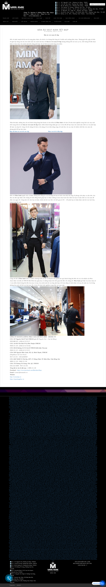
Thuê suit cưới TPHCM (81, 495)
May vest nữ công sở (15, 456)
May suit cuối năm (68, 463)
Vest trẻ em (74, 540)
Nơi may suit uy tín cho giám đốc (67, 472)
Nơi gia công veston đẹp (65, 489)
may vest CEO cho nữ (42, 438)
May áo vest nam (24, 484)
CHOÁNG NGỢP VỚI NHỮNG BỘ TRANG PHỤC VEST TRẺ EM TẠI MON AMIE (73, 426)
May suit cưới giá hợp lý (23, 464)
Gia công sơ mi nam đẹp (65, 488)
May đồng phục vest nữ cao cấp (33, 514)
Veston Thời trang (72, 553)
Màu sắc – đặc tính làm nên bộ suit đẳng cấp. (32, 537)
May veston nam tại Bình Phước (52, 558)
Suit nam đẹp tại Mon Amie (64, 536)
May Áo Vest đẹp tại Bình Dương (81, 543)
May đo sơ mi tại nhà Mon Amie (68, 440)
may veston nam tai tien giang (28, 556)
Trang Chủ (6, 18)
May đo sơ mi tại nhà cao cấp (60, 440)
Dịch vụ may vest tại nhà (14, 441)
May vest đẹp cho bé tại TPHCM (15, 451)
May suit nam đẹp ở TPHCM (71, 496)
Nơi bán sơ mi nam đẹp (13, 542)
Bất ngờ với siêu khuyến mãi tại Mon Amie (63, 407)
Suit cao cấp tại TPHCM (47, 457)
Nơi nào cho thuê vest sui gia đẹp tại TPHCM (83, 447)
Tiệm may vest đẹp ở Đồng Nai (14, 502)
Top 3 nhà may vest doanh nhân (58, 436)
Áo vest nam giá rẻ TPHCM (30, 485)
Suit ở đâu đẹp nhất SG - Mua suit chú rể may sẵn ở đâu (18, 537)
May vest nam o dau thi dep (88, 553)
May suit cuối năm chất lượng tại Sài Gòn (85, 463)
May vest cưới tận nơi (45, 477)
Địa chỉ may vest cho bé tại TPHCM (61, 452)
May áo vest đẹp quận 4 (13, 495)
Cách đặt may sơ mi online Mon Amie (69, 441)
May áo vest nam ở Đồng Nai (66, 502)
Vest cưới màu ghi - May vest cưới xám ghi (20, 546)
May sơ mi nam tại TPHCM (13, 478)
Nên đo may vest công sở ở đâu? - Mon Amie (31, 406)
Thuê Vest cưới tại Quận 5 (44, 525)
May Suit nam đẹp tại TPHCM (53, 536)
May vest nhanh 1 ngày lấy (57, 449)
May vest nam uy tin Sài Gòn (79, 500)
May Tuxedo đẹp (14, 484)
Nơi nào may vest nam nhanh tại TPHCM (26, 447)
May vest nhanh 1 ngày (72, 467)
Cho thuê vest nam (51, 479)
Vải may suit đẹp (37, 491)
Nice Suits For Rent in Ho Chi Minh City (38, 494)
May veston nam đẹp (42, 480)
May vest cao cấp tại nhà (26, 441)
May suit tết (56, 455)
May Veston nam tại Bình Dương (54, 556)
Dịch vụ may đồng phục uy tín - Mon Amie (23, 405)
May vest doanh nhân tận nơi (52, 468)
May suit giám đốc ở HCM (52, 473)
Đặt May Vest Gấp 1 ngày (80, 551)
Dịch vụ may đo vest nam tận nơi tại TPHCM (86, 438)
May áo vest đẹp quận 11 (54, 494)
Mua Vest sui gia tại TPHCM (88, 540)
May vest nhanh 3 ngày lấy (42, 449)
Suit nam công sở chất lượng (63, 532)
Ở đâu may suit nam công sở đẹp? (80, 532)
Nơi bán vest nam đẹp (55, 542)
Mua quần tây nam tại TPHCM (73, 542)
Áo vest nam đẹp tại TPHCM (26, 478)
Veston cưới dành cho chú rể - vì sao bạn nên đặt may (52, 548)
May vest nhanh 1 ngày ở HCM (55, 467)
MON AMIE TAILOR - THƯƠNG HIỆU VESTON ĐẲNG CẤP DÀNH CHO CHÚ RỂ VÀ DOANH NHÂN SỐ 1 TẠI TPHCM (67, 428)
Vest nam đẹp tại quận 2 (30, 500)
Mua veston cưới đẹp (33, 513)
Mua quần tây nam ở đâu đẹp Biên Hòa (47, 503)
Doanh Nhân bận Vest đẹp (59, 495)
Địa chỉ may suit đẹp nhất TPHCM (72, 546)
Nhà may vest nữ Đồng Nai (58, 502)
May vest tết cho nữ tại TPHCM (87, 460)
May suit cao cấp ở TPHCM (63, 496)
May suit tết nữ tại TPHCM (19, 463)
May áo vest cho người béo (47, 509)
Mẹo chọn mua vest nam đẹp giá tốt (72, 543)
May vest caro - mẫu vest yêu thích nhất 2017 (67, 545)
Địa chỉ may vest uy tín (92, 492)
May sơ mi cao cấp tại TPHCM (58, 481)
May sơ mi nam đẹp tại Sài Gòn (50, 481)
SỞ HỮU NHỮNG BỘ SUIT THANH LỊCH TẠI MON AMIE (73, 432)
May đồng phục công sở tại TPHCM (72, 478)
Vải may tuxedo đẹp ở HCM (56, 483)
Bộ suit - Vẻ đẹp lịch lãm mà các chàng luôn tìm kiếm (73, 402)
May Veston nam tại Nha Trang (37, 556)
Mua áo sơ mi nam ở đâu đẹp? (90, 542)
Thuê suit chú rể (17, 535)
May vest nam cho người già (42, 508)
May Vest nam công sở (39, 540)
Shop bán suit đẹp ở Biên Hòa (33, 506)
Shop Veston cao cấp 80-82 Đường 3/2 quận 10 (62, 524)
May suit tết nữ (13, 463)
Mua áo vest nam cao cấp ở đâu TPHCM (48, 512)
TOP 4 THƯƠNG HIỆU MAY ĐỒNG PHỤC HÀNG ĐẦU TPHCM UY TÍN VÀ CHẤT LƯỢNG (55, 430)
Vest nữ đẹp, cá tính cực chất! (21, 542)
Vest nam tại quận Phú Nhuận (86, 558)
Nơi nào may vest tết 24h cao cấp (39, 445)
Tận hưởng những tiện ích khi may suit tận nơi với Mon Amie (38, 398)
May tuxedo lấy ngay (79, 462)
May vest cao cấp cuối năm (28, 462)
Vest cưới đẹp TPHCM (43, 507)
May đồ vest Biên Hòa (49, 506)
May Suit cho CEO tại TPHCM (32, 458)
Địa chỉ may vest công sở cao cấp (76, 464)
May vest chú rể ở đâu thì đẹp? (63, 541)
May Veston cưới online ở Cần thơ (92, 526)
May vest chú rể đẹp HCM (51, 497)
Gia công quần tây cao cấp (51, 488)
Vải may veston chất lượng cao (50, 491)
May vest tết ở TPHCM (47, 445)
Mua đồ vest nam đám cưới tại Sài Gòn (63, 498)
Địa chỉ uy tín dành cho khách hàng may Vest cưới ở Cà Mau (33, 526)
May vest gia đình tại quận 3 (31, 450)
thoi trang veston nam (78, 553)
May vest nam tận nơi (52, 477)
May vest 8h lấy (15, 452)
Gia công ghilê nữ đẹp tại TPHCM (60, 517)
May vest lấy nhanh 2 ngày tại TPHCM (47, 466)
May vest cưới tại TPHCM (33, 461)
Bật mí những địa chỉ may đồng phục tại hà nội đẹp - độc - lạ (20, 409)
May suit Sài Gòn (73, 513)
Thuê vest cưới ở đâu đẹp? (40, 475)
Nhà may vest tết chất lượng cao (35, 443)
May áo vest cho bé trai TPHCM (57, 513)
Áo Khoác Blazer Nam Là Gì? (72, 551)
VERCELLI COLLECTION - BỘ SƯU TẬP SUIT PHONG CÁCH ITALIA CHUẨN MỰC (22, 424)
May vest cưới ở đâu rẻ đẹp (82, 514)
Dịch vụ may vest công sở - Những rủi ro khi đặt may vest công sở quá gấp (67, 404)
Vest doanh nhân (52, 478)
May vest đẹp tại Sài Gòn (64, 478)
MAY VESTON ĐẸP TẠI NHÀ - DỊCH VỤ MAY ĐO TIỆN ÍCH (75, 434)
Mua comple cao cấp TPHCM (82, 474)
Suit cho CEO (24, 457)
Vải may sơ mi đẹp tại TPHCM (89, 490)
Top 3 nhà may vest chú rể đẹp (76, 436)
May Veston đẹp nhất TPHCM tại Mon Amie (34, 524)
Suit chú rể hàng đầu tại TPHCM (45, 535)
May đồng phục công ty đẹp (14, 481)
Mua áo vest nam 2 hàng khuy (64, 514)
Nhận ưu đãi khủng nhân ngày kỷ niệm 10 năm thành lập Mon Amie (48, 407)
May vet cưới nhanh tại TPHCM (65, 522)
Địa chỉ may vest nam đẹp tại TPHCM (86, 511)
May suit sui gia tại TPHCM (19, 534)
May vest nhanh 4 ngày (36, 449)
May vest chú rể (66, 461)
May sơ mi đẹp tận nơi (53, 440)
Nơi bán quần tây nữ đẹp (81, 541)
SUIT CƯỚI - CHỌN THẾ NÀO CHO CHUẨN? (64, 421)
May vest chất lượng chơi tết (50, 455)
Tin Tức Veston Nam (67, 553)
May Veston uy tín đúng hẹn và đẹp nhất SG (67, 523)
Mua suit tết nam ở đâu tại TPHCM (59, 460)
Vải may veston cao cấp (79, 491)
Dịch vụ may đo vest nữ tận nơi (76, 438)
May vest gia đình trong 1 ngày (87, 449)
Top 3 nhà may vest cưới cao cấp (67, 436)
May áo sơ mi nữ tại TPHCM (48, 513)
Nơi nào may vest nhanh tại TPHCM (16, 447)
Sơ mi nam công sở (76, 539)
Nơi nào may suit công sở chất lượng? (31, 532)
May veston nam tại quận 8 (49, 557)
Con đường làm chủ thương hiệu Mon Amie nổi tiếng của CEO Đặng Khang (73, 401)
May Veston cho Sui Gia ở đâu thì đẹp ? (62, 543)
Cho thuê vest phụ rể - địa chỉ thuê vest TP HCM (32, 546)
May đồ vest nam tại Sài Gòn (82, 498)
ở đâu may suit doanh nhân (54, 457)
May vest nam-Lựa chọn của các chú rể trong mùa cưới (64, 518)
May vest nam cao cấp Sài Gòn (63, 500)
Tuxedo (64, 458)
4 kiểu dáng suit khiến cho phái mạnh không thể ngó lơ (62, 406)
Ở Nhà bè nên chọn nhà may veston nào (21, 528)
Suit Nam (71, 549)
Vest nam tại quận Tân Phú (21, 559)
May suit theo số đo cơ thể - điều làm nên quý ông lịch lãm (59, 520)
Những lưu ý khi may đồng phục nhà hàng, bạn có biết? (62, 412)
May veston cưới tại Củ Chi (74, 528)
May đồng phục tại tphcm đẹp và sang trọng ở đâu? (61, 411)
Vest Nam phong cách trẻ (31, 553)
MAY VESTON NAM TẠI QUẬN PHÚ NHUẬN (43, 523)
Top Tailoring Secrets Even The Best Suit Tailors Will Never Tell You (43, 492)
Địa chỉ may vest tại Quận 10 (33, 475)
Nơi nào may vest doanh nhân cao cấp (77, 472)
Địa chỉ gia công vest (34, 488)
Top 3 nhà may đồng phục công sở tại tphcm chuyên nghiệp (20, 412)
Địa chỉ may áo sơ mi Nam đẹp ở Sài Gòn (55, 549)
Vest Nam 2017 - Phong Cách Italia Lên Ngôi (63, 554)
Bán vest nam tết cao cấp (27, 443)
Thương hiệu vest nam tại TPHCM (39, 511)
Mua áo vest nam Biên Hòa (52, 505)
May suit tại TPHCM (87, 496)
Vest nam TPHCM (47, 484)
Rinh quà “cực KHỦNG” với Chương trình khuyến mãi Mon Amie (78, 407)
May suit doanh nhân (92, 473)
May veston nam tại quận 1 (14, 558)
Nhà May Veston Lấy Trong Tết (68, 495)
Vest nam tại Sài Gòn (39, 479)
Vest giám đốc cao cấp (88, 467)
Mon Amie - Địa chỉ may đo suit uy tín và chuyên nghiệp (65, 399)
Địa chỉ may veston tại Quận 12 (80, 530)
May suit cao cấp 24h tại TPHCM (50, 458)
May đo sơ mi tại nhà (76, 440)
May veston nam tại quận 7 (56, 557)
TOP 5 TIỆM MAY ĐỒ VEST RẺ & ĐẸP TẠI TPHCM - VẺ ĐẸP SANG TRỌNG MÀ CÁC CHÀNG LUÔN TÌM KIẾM (49, 432)
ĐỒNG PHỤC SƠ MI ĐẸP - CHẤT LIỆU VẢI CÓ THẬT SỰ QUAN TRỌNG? (67, 423)
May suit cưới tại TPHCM (55, 496)
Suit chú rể (67, 535)
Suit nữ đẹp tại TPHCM (45, 536)
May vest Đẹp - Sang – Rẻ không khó (78, 515)
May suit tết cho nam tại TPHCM (35, 463)
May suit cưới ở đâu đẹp (48, 520)
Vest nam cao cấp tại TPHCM (46, 472)
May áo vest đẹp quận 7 (81, 494)
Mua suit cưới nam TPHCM (24, 496)
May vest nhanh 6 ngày (23, 449)
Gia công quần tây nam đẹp (13, 518)
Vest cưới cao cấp (60, 458)
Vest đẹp (94, 553)
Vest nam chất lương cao (40, 501)
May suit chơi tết (73, 455)
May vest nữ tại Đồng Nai (83, 501)
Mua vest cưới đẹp (30, 522)
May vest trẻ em (90, 480)
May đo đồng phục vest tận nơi (90, 439)
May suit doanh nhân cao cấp (67, 512)
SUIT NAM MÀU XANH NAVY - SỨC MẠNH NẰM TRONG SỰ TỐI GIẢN (30, 426)
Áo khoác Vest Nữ (75, 549)
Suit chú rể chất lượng (52, 535)
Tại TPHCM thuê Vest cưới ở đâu (61, 525)
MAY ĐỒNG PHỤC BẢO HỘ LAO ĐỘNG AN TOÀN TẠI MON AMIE (25, 418)
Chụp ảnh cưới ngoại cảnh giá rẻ (79, 552)
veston (84, 553)
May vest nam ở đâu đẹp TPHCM (51, 507)
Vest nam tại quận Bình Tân (14, 559)
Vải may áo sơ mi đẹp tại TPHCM (27, 490)
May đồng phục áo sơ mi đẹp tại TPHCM (60, 479)
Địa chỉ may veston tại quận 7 (34, 531)
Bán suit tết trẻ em (81, 456)
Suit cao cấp (41, 457)
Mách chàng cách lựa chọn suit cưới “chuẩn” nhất (76, 410)
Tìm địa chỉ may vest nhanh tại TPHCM (77, 445)
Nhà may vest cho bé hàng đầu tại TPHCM (53, 444)
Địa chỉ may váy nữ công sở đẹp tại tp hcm (16, 551)
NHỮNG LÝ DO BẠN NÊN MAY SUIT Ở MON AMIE (86, 435)
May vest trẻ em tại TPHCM (55, 540)
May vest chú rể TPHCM (57, 508)
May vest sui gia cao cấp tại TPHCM (76, 443)
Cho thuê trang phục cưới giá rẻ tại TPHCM (83, 452)
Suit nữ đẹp (58, 536)
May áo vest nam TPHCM (76, 485)
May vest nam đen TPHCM (32, 509)
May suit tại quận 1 (87, 531)
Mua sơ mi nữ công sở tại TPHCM (20, 539)
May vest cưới (27, 461)
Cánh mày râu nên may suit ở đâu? (72, 520)
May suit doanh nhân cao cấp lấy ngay (17, 458)
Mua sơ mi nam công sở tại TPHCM (30, 539)
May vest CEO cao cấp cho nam (28, 439)
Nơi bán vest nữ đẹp (49, 542)
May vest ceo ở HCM (53, 472)
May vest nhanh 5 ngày (29, 449)
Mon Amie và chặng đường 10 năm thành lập (86, 402)
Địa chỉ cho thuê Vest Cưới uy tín (52, 525)
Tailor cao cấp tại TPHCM (71, 477)
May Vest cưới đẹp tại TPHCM (59, 461)
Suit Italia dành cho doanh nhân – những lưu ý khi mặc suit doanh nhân (20, 545)
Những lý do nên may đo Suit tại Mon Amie (60, 409)
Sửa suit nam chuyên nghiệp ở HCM (85, 485)
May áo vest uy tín (38, 495)
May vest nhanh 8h (19, 452)
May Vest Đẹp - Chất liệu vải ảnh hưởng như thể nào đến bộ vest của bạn (29, 543)
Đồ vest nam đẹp (14, 485)
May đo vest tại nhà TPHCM (23, 477)
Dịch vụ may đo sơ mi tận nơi (28, 438)
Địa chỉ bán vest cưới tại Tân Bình (66, 528)
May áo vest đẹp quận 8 (74, 494)
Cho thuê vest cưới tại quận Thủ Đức (89, 554)
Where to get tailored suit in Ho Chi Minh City (18, 492)
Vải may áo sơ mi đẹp (42, 490)
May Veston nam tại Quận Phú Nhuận (84, 556)
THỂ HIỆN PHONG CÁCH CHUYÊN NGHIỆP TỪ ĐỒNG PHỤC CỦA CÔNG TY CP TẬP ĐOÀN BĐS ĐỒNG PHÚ (71, 415)
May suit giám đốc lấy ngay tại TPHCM (22, 455)
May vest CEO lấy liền (91, 468)
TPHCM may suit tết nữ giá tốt (70, 458)
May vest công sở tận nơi (31, 477)
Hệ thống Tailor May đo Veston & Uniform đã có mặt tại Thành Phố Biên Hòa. (22, 501)
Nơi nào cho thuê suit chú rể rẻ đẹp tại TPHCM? (26, 535)
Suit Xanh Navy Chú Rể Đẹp (55, 537)
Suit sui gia (41, 534)
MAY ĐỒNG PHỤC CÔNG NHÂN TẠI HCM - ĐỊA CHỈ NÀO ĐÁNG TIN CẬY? (26, 416)
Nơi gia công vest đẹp (58, 489)
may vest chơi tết (90, 455)
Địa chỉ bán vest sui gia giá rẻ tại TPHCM (71, 452)
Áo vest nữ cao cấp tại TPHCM (80, 540)
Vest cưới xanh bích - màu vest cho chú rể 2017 (80, 547)
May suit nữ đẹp (27, 536)
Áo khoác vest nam (76, 484)
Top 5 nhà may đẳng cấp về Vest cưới (72, 525)
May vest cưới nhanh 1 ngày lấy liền (25, 467)
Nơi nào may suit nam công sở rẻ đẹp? (54, 532)
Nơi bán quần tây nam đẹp (88, 541)
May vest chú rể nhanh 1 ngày (47, 467)
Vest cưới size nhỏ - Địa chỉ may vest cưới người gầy (61, 546)
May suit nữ (36, 536)
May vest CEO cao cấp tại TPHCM (26, 472)
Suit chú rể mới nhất (58, 535)
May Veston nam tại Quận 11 (34, 557)
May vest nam (48, 541)
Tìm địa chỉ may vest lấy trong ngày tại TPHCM (89, 445)
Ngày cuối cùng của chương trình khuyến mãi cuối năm (36, 409)
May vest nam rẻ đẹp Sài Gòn (44, 500)
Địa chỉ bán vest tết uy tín (14, 443)
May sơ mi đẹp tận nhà (82, 440)
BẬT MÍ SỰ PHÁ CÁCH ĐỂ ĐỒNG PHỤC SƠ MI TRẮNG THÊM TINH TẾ (54, 422)
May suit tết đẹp (41, 456)
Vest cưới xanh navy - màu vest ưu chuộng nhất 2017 (65, 529)
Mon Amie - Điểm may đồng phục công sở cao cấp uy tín (77, 413)
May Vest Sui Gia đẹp (16, 541)
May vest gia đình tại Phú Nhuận (47, 450)
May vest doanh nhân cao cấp (45, 473)
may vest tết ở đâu (78, 455)
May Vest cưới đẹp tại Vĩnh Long (83, 526)
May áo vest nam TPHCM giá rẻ (56, 486)
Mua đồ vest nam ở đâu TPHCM (68, 511)
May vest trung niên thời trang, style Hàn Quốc (62, 519)
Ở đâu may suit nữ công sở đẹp (72, 532)
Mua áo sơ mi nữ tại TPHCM (81, 542)
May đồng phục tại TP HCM (69, 559)
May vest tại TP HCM (62, 559)
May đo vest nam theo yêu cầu (87, 515)
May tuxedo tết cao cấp (61, 462)
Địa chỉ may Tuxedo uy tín (63, 483)
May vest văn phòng (14, 455)
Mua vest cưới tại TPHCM (37, 460)
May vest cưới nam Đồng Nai (32, 502)
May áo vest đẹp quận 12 (47, 494)
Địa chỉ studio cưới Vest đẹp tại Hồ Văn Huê (17, 525)
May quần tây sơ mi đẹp (59, 507)
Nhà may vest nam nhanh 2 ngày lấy (57, 466)
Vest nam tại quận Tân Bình (37, 559)
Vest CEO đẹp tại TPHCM (41, 469)
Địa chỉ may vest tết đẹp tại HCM (44, 443)
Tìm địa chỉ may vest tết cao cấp (67, 443)
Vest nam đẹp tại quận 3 (24, 500)
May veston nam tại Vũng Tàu (78, 558)
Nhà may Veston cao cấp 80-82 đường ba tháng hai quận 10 (48, 524)
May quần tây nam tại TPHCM (48, 474)
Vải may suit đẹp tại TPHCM (31, 491)
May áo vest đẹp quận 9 (68, 494)
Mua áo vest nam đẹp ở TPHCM (66, 513)
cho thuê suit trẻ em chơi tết (61, 456)
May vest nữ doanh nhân (77, 469)
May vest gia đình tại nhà (55, 450)
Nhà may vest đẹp (70, 515)
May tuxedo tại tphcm (67, 462)
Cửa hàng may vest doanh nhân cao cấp (68, 469)
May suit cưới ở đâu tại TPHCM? (61, 463)
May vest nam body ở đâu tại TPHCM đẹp (62, 515)
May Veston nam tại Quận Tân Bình (25, 557)
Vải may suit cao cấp (42, 491)
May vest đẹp (25, 479)
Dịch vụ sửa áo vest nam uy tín (87, 486)
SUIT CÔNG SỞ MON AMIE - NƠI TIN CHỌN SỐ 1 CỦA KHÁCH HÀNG (63, 429)
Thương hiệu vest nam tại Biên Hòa (15, 505)
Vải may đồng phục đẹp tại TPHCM (73, 489)
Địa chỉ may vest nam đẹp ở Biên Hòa (61, 505)
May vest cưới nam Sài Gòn (43, 497)
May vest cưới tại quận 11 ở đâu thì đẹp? (90, 530)
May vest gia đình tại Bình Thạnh (63, 450)
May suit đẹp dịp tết (68, 455)
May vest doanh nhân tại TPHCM (85, 473)
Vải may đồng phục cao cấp (91, 489)
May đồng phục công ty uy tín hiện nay (67, 473)
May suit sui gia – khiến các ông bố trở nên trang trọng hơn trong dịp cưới (21, 520)
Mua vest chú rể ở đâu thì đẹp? (35, 541)
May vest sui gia (65, 468)
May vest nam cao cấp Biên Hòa (71, 505)
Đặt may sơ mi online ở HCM (85, 441)
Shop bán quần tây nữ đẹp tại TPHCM (64, 542)
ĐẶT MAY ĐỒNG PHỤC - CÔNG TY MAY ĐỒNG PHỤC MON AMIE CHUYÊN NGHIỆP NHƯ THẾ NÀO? (73, 419)
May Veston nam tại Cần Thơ (20, 556)
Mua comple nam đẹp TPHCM (86, 509)
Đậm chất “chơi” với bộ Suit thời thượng (49, 409)
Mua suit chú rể (83, 534)
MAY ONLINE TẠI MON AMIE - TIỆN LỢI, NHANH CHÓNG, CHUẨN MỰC (48, 419)
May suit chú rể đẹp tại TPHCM (89, 495)
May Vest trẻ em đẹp (69, 540)
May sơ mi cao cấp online (77, 441)
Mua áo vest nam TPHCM (91, 512)
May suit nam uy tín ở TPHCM (80, 496)
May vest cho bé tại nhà (48, 451)
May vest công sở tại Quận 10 (48, 475)
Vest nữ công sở (44, 540)
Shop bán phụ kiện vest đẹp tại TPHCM (65, 509)
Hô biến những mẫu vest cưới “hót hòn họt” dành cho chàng (29, 404)
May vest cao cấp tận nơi (40, 440)
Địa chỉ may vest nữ (57, 478)
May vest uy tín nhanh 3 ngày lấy (30, 466)
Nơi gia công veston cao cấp (23, 489)
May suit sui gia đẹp (25, 534)
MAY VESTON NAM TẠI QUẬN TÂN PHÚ (55, 523)
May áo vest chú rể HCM (21, 497)
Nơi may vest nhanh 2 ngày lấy (67, 466)
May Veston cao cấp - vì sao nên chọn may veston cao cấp (49, 529)
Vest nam (38, 542)
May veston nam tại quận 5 (71, 557)
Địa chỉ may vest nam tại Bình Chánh (42, 530)
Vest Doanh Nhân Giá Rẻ (41, 537)
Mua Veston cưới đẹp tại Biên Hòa (24, 506)
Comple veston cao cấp (32, 486)
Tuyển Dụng (57, 21)
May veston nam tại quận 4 (79, 557)
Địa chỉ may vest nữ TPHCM (40, 513)
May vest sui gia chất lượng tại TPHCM (65, 444)
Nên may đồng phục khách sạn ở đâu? (75, 412)
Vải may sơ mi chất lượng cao (81, 490)
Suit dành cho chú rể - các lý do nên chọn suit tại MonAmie (53, 545)
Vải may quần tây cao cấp (67, 490)
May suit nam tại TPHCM (81, 478)
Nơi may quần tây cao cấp (45, 479)
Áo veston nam (20, 486)
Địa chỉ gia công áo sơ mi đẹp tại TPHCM (29, 517)
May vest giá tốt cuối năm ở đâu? (14, 461)
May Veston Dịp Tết (74, 495)
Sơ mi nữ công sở (70, 539)
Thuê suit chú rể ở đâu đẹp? (46, 534)
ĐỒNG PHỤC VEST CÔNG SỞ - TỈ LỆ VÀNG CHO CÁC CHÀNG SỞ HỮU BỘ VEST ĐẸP (45, 421)
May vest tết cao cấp (61, 445)
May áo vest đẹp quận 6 (88, 494)
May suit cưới (48, 463)
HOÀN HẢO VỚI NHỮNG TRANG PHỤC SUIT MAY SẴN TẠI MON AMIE (20, 419)
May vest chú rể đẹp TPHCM (56, 509)
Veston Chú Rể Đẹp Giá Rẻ (63, 537)
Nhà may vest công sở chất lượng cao (66, 464)
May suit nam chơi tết (43, 463)
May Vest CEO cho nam (49, 438)
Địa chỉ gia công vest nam (17, 488)
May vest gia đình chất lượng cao (86, 450)
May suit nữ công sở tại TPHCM (90, 532)
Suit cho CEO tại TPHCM (29, 457)
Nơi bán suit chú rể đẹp (61, 534)
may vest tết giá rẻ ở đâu (85, 455)
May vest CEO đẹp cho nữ (35, 438)
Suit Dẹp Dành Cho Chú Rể (81, 549)
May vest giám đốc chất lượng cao (80, 467)
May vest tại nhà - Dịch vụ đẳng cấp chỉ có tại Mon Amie (68, 398)
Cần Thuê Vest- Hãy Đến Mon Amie (41, 554)
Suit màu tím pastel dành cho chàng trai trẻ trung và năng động (82, 400)
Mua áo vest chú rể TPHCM (24, 509)
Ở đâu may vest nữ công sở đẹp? (83, 539)
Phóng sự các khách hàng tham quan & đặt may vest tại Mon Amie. (57, 402)
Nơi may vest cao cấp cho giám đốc (87, 472)
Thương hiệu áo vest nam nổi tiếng (68, 485)
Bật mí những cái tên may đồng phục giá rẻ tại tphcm (87, 412)
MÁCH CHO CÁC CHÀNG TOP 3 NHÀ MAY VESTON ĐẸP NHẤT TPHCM (44, 436)
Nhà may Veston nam (81, 554)
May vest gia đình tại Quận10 (15, 445)
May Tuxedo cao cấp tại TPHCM (21, 483)
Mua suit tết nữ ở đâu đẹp (51, 460)
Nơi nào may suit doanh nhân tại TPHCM (63, 457)
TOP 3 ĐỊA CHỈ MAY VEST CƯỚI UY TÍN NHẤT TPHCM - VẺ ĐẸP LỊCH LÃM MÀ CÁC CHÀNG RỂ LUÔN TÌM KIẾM (63, 435)
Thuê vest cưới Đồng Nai (74, 502)
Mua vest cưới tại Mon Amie (14, 523)
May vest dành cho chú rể (59, 468)
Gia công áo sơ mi (82, 517)
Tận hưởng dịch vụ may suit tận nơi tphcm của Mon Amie (22, 398)
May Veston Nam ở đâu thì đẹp (14, 526)
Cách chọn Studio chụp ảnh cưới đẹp (57, 552)
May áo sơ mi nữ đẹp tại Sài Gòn (22, 481)
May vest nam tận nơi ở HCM (15, 477)
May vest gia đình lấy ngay (71, 450)
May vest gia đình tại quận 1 (23, 445)
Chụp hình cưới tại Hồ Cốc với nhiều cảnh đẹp (68, 552)
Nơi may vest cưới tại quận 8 (26, 531)
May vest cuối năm (45, 461)
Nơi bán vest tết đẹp (20, 443)
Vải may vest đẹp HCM (57, 491)
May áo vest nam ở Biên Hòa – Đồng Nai (68, 501)
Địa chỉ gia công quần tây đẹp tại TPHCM (17, 517)
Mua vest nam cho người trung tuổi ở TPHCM (17, 498)
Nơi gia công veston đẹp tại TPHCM (42, 489)
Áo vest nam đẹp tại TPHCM (87, 552)
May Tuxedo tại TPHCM (75, 483)
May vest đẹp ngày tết (74, 460)
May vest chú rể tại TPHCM (72, 461)
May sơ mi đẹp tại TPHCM (21, 474)
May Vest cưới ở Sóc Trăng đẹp (46, 526)
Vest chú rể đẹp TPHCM (64, 508)
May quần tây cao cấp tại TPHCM (50, 480)
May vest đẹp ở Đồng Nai (92, 502)
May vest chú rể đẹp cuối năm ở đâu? (81, 461)
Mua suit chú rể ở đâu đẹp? (54, 534)
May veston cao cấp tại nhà (42, 522)
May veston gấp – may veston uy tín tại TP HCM (22, 547)
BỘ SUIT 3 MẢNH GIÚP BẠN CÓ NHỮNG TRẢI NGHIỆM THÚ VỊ (21, 415)
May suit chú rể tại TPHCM (30, 464)
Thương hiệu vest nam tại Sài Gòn (90, 498)
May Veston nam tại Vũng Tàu (45, 556)
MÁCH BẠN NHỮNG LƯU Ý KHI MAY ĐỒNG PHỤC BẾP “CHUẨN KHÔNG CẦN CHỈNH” (70, 417)
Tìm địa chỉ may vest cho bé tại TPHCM (17, 444)
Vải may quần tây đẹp (73, 490)
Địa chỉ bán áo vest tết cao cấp (19, 131)
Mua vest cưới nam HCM (64, 497)
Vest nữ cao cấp (93, 481)
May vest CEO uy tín (34, 472)
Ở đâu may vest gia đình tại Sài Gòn (82, 446)
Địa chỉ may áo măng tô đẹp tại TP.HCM (28, 551)
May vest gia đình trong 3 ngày (79, 449)
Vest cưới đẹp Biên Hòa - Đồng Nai (57, 501)
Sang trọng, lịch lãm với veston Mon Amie (65, 475)
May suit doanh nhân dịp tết (61, 455)
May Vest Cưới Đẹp (37, 549)
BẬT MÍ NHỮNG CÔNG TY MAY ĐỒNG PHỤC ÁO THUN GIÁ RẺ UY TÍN (70, 418)
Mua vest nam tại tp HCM (80, 537)
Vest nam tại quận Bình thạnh (29, 559)
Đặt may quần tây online (55, 441)
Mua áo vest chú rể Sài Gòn (28, 497)
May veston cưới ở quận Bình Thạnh (62, 530)
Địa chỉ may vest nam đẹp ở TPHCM (18, 512)
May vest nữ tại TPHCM (75, 475)
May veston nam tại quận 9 (41, 557)
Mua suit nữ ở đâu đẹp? (84, 535)
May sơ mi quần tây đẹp (78, 509)
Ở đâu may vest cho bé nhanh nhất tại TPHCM (41, 444)
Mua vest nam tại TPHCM (36, 507)
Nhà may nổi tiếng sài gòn (19, 513)
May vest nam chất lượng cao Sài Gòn (54, 500)
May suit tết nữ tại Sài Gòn (26, 463)
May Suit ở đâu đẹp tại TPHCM (52, 515)
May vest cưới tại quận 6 (42, 531)
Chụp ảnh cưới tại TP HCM (88, 559)
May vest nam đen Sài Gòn (35, 497)
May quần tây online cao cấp (47, 441)
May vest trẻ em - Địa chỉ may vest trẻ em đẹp (25, 529)
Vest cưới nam (80, 486)
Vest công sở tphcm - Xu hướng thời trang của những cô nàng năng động (53, 405)
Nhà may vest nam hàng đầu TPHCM (50, 511)
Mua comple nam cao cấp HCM (25, 511)
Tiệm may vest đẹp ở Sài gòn (89, 507)
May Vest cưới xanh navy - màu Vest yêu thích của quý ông (36, 548)
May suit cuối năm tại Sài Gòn (75, 463)
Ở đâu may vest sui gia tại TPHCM (61, 446)
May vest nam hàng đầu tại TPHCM (35, 478)
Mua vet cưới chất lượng (50, 522)
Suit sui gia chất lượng (36, 534)
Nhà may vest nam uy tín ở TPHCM (42, 515)
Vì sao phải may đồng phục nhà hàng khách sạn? (48, 412)
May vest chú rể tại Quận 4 (57, 531)
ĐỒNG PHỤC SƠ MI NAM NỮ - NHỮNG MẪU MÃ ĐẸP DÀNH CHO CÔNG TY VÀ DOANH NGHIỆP (42, 423)
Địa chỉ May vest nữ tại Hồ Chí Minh (18, 553)
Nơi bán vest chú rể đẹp (43, 541)
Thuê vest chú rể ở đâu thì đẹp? (27, 541)
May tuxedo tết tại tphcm (43, 462)
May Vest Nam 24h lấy (14, 552)
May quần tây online (60, 441)
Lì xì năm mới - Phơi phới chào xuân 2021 (82, 404)
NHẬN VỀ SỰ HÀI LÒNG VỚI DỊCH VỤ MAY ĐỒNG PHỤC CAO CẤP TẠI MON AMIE (21, 417)
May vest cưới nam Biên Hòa (65, 503)
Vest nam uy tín (46, 501)
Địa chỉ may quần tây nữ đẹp (69, 479)
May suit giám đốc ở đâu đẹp (81, 457)
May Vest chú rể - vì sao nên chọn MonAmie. (81, 548)
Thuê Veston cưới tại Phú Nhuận (27, 525)
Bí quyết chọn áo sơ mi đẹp (86, 522)
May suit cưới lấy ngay (17, 464)
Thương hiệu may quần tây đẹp (78, 479)
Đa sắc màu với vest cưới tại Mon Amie (32, 515)
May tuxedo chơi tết (85, 462)
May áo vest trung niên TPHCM (86, 513)
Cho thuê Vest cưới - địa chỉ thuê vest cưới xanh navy (46, 546)
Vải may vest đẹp (73, 491)
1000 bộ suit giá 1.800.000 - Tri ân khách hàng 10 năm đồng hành (84, 398)
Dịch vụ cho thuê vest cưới (32, 554)
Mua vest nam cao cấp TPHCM (75, 512)
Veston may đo (15, 469)
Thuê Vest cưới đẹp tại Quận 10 (36, 525)
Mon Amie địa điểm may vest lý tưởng (39, 474)
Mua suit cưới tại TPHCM (67, 460)
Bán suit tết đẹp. (87, 456)
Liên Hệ (75, 21)
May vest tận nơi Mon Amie (18, 440)
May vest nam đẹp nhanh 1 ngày (38, 467)
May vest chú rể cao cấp (90, 461)
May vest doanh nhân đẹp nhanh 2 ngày (76, 466)
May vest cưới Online (79, 522)
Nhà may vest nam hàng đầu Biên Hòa (25, 505)
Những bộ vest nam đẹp (60, 485)
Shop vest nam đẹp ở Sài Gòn (45, 498)
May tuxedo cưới (14, 483)
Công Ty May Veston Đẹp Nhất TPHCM (51, 554)
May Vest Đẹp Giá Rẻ (16, 543)
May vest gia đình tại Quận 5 (23, 450)
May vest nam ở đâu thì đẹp (73, 507)
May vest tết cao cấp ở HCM (52, 443)
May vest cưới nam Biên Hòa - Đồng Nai (83, 502)
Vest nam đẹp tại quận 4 (17, 500)
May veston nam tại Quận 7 (74, 474)
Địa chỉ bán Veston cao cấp (86, 523)
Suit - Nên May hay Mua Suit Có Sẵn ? (50, 551)
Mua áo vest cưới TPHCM (71, 508)
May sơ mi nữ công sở (58, 539)
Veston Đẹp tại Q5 (37, 553)
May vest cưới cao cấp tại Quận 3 (65, 531)
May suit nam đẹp (47, 478)
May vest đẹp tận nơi (46, 440)
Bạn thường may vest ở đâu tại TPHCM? (65, 474)
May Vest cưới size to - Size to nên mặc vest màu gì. (86, 528)
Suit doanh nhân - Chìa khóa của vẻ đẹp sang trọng (26, 400)
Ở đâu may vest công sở (36, 455)
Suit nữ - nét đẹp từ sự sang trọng (72, 536)
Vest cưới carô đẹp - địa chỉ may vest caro (79, 545)
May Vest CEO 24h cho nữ (36, 439)
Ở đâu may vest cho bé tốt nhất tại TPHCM (29, 444)
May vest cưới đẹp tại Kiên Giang (55, 526)
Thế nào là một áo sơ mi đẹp (42, 543)
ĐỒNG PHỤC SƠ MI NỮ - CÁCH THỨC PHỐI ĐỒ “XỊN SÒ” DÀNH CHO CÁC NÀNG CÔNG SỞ (77, 422)
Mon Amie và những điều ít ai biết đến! (24, 402)
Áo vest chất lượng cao (49, 495)
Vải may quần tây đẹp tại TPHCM (49, 490)
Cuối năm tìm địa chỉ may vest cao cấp (86, 464)
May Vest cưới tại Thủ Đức (39, 528)
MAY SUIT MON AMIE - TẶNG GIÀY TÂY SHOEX (88, 432)
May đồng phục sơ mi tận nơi (81, 439)
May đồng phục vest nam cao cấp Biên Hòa (28, 503)
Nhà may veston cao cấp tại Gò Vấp (52, 530)
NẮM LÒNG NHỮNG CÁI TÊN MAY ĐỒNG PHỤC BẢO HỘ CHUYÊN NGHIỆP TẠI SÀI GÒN (47, 418)
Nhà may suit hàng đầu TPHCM (48, 496)
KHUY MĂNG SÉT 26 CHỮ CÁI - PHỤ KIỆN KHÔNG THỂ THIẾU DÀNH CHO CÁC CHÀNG (42, 415)
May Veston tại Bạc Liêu (22, 526)
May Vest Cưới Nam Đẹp (15, 549)
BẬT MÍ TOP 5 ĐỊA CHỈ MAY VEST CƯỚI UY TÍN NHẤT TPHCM (52, 433)
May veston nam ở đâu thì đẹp (20, 554)
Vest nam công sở (60, 469)
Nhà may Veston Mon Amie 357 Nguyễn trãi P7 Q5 (75, 524)
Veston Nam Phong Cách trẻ (35, 558)
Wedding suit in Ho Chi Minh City (29, 492)
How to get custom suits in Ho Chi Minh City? (75, 492)
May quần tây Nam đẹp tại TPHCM (44, 549)
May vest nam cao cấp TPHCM (38, 512)
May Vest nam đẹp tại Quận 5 (49, 531)
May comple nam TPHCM (29, 507)
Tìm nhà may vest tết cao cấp (78, 458)
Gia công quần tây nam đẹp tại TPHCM (42, 488)
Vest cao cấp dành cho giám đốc (83, 480)
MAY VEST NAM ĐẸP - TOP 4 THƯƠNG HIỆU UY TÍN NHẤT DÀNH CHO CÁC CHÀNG (73, 427)
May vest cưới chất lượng (73, 522)
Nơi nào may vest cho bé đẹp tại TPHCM (71, 447)
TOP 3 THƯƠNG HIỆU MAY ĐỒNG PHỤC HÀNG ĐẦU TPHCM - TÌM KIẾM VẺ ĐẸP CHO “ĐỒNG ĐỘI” (32, 435)
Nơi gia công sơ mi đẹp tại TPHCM (90, 488)
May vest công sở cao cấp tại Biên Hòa (43, 505)
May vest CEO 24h (20, 468)
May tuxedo (33, 462)
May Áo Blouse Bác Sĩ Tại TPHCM (51, 543)
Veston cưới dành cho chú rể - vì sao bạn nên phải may (18, 530)
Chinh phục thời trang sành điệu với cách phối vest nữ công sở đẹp (71, 405)
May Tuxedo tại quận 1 (81, 531)
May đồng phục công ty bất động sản (87, 479)
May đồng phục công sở (81, 559)
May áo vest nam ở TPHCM (50, 508)
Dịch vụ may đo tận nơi (74, 439)
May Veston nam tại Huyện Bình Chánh (73, 556)
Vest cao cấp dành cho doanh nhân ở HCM (32, 469)
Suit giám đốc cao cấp (19, 457)
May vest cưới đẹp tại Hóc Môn (31, 528)
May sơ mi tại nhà (88, 440)
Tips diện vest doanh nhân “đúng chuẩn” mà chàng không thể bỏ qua (46, 406)
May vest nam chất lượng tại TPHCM (73, 514)
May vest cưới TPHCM (17, 508)
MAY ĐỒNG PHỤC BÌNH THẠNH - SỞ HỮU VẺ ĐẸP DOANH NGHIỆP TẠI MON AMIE (46, 417)
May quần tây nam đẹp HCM (58, 480)
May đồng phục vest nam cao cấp (24, 475)
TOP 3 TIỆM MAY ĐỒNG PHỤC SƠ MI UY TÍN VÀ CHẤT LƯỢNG (34, 422)
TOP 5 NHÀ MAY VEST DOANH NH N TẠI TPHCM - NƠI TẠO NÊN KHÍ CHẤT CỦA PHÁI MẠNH (75, 433)
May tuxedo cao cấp (91, 462)
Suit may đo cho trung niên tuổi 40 (83, 519)
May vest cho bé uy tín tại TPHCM (24, 451)
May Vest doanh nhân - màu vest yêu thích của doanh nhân (37, 545)
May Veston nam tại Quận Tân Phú (63, 556)
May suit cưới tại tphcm (53, 463)
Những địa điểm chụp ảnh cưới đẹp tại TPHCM (35, 552)
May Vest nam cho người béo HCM (73, 498)
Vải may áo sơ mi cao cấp (35, 490)
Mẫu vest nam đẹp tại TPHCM (54, 484)
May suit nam (70, 468)
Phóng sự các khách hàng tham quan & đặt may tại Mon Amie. (42, 400)
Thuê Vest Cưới (26, 554)
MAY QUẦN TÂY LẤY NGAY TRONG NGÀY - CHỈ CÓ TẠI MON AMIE (33, 430)
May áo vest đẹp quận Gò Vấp (20, 494)
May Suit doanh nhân (88, 457)
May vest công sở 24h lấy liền (53, 456)
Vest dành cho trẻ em (44, 547)
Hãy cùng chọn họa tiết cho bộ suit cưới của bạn (57, 401)
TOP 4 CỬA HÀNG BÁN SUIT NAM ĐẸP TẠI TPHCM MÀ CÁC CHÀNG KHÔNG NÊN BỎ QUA (37, 428)
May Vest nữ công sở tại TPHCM (15, 540)
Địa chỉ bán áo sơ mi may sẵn (75, 480)
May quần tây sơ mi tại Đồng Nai (23, 502)
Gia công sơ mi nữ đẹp (72, 488)
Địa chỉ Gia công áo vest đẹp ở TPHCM (40, 517)
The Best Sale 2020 (27, 18)
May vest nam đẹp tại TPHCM (84, 512)
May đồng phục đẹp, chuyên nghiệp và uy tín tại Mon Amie (47, 413)
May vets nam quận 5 (88, 477)
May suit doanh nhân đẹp (40, 496)
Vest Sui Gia (20, 541)
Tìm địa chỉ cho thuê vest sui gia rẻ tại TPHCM (25, 446)
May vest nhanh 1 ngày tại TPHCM (64, 467)
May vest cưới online (40, 461)
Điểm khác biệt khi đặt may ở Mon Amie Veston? (51, 399)
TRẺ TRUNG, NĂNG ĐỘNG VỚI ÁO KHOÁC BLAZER (78, 421)
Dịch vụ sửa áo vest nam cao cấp (65, 486)
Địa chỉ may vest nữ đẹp (63, 540)
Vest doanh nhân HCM (58, 497)
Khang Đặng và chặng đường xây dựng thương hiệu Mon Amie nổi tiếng (22, 401)
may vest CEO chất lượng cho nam (57, 438)
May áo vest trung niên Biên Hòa (88, 505)
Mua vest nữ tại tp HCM (87, 537)
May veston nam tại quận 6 (64, 557)
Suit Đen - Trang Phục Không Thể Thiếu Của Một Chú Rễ (26, 549)
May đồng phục (76, 559)
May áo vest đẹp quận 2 (26, 495)
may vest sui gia (47, 553)
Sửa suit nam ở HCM (14, 486)
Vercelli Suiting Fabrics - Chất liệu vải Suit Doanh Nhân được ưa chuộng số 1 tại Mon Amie (62, 400)
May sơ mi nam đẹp (71, 481)
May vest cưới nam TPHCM (40, 509)
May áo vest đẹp (44, 495)
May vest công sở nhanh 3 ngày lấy (20, 466)
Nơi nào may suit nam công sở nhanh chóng (42, 532)
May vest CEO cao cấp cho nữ (20, 439)
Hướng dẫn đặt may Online (25, 552)
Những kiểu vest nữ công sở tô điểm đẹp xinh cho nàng (17, 406)
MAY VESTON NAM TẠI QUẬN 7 (32, 523)
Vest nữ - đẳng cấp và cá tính (33, 542)
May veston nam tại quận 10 (21, 558)
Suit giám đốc (13, 457)
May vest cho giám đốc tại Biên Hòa (74, 503)
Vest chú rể (56, 458)
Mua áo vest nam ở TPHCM (24, 508)
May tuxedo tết (37, 462)
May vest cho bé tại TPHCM (31, 445)
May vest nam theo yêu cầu (88, 497)
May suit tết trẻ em (30, 455)
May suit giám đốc (59, 473)
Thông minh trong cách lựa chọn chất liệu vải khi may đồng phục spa (77, 411)
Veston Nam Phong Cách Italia (74, 554)
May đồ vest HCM (32, 511)
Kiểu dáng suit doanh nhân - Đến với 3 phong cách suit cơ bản (78, 406)
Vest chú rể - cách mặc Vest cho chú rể (36, 529)
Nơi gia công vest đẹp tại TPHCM (32, 489)
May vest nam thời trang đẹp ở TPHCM (21, 515)
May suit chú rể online (44, 464)
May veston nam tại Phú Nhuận (72, 530)
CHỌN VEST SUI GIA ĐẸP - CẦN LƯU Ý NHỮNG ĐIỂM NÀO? (24, 432)
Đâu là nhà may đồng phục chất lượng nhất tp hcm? (18, 411)
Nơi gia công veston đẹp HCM (51, 489)
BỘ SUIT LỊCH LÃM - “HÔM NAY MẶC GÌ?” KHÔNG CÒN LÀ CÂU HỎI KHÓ (50, 427)
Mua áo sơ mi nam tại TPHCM (85, 506)
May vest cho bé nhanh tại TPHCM (56, 451)
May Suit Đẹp (69, 483)
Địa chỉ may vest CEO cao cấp (17, 472)
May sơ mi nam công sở (65, 539)
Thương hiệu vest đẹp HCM (85, 492)
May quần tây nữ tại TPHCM (40, 483)
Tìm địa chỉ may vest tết (43, 455)
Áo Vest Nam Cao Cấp (38, 485)
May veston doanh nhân (37, 473)
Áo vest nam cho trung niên (69, 484)
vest (81, 553)
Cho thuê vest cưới (39, 472)
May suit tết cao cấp (46, 456)
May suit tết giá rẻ (36, 456)
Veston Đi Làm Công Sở (48, 537)
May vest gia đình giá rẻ (78, 450)
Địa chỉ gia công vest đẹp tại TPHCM (26, 488)
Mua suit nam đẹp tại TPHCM (16, 496)
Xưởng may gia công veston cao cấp (84, 484)
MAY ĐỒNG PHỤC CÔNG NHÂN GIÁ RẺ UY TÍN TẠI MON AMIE (47, 416)
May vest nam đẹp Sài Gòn (71, 500)
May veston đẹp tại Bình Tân (47, 528)
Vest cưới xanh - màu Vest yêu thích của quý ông (78, 529)
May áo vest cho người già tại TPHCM (36, 498)
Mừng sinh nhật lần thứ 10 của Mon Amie (78, 399)
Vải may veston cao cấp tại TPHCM (65, 491)
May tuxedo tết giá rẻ (49, 462)
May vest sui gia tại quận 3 (73, 444)
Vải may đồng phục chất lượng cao (82, 489)
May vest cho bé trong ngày (32, 451)
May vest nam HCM (71, 497)
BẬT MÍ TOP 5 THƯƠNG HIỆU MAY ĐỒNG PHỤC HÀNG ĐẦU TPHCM (33, 433)
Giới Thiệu (15, 18)
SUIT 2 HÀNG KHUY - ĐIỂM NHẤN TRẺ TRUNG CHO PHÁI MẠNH (57, 434)
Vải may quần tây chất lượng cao (59, 490)
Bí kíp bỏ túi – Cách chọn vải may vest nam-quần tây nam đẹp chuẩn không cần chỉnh (30, 519)
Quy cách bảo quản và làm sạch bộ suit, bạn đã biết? (46, 410)
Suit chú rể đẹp (63, 535)
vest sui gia (62, 553)
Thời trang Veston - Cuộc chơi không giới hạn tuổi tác (49, 519)
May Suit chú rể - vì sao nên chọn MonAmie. (31, 530)
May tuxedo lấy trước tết (73, 462)
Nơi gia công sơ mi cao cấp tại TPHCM (80, 488)
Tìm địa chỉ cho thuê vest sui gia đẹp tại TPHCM (38, 446)
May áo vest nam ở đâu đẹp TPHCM (79, 497)
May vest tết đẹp (66, 445)
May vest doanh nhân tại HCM (76, 473)
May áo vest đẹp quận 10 (61, 494)
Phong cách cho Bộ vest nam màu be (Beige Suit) (61, 551)
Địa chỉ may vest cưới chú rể (90, 514)
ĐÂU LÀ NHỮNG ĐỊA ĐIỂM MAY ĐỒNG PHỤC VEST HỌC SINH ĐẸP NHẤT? (21, 421)
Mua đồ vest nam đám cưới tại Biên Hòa (85, 503)
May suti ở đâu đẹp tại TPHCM (86, 508)
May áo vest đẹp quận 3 (20, 495)
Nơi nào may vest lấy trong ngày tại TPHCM (38, 447)
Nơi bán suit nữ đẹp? (72, 535)
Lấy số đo (24, 21)
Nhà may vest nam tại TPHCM (31, 479)
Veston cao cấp (43, 478)
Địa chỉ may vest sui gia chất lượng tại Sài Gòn (29, 452)
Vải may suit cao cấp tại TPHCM (22, 491)
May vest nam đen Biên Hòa (38, 503)
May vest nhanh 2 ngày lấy (50, 449)
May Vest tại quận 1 (92, 531)
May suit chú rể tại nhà (38, 464)
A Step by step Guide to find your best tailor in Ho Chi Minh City (60, 492)
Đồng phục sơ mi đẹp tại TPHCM (80, 477)
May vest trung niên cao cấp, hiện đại (74, 519)
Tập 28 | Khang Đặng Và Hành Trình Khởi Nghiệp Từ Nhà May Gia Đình (38, 402)
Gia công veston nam (25, 518)
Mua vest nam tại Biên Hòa (56, 506)
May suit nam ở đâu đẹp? (91, 535)
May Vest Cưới (19, 552)
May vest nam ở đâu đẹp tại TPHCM (39, 484)
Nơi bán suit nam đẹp (78, 535)
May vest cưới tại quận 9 (18, 531)
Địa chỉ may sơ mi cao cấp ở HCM (40, 481)
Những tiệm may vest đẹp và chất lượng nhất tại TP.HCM (48, 518)
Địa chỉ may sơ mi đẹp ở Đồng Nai (40, 502)
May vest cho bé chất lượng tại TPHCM (83, 451)
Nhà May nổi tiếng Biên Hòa (15, 506)
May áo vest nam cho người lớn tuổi (33, 508)
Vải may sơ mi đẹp (14, 491)
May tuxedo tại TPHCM (33, 483)
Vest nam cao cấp (34, 501)
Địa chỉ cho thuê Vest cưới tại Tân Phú (56, 528)
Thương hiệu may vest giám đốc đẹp (85, 469)
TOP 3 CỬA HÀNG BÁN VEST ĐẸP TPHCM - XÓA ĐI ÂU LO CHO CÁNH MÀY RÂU (36, 434)
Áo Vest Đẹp (54, 495)
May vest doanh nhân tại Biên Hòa (41, 506)
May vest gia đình (63, 449)
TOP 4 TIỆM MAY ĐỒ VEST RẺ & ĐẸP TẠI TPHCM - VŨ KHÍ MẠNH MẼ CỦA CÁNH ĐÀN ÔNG (40, 429)
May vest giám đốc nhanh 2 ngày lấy (16, 467)
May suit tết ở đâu (21, 456)
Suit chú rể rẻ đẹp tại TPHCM (76, 534)
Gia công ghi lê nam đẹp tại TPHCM (50, 517)
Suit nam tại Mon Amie (80, 536)
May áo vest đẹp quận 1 (33, 495)
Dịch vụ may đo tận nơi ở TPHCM (58, 439)
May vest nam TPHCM (14, 497)
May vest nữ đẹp (25, 553)
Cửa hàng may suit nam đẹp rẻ (32, 496)
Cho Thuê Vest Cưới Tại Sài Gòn (88, 551)
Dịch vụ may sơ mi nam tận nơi (19, 438)
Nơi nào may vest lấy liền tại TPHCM (50, 447)
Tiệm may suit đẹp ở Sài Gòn (37, 518)
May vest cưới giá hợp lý (56, 474)
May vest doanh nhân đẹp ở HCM (76, 468)
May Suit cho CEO (25, 458)
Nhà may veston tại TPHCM (74, 486)
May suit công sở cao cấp (57, 464)
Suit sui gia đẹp (31, 534)
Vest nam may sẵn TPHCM (30, 484)
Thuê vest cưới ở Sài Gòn (27, 498)
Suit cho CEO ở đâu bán (36, 457)
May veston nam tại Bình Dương (69, 558)
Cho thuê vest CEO (50, 439)
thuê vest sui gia (42, 553)
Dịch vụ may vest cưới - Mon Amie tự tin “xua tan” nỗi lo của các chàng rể (47, 404)
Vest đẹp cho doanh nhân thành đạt (21, 469)
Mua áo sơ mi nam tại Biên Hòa (57, 503)
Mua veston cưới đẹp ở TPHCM (21, 507)
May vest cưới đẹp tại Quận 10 (23, 522)
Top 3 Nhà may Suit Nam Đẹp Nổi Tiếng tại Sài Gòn (84, 525)
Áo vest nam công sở (49, 486)
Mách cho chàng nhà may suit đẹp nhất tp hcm (16, 410)
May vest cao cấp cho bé (92, 451)
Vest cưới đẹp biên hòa (71, 506)
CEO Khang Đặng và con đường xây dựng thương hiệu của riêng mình (41, 401)
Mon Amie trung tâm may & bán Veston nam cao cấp (21, 524)
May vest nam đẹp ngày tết (54, 445)
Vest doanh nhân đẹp (54, 469)
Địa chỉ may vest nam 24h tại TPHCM (51, 452)
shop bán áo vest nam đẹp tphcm (58, 512)
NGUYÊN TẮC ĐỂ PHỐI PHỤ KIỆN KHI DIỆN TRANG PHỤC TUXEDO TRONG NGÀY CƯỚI (47, 424)
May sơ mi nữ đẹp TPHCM (86, 481)
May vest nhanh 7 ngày (16, 449)
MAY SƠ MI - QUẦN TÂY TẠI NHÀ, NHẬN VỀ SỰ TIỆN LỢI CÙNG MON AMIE (51, 426)
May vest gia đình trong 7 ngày (70, 449)
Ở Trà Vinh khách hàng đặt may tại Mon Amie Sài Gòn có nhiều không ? (69, 526)
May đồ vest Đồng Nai (77, 501)
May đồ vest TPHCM (57, 514)
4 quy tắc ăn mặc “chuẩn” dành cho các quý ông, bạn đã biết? (61, 410)
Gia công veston (31, 518)
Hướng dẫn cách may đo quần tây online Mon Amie (36, 441)
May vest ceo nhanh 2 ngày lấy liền (86, 466)
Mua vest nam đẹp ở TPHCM (53, 485)
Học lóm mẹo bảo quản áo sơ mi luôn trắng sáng (78, 518)
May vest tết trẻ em (80, 460)
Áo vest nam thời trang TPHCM (24, 514)
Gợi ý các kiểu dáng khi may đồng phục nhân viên (35, 412)
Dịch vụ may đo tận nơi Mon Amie (66, 438)
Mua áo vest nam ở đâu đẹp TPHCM (15, 514)
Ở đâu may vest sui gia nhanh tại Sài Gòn (72, 446)
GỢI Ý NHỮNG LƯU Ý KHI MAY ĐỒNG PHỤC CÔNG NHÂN (64, 416)
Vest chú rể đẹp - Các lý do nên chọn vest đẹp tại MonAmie (66, 548)
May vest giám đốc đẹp (84, 468)
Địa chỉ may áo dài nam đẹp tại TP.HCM (39, 551)
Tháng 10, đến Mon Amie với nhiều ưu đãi (19, 473)
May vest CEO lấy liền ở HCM (27, 468)
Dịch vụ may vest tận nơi (33, 440)
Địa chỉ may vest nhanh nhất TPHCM (40, 452)
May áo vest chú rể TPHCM (16, 509)
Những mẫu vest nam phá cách (45, 559)
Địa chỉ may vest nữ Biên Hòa (79, 505)
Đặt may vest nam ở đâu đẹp (44, 485)
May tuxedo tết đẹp (54, 462)
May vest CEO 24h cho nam (44, 439)
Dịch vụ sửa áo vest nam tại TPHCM (41, 486)
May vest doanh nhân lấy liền (44, 468)
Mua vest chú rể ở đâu (44, 460)
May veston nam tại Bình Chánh (44, 558)
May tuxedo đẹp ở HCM (89, 483)
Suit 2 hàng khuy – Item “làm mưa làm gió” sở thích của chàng (31, 410)
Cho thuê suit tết (68, 456)
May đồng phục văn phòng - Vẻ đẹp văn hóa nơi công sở (32, 411)
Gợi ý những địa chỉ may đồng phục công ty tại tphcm (62, 413)
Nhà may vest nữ (20, 478)
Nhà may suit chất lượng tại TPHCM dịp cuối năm (26, 460)
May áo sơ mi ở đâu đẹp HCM (32, 481)
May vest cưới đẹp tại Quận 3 (15, 522)
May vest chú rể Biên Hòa (63, 506)
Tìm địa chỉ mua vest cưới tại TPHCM (87, 458)
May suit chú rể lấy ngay (50, 464)
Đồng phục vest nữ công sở (48, 483)
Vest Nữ (47, 18)
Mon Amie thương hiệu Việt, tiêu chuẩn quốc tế (83, 520)
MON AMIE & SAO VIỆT (34, 419)
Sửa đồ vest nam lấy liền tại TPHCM (21, 485)
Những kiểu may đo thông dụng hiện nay (84, 475)
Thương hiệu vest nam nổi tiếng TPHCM (17, 479)
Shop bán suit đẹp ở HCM (41, 514)
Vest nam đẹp (50, 501)
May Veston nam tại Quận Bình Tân (15, 557)
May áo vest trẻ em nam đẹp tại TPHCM (55, 553)
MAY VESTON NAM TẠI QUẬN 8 (23, 523)
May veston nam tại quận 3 (86, 557)
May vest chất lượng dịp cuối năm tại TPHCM (18, 462)
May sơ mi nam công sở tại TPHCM (50, 539)
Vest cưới (32, 467)
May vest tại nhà (20, 441)
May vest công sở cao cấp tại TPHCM (29, 456)
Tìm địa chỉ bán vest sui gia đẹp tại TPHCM (87, 443)
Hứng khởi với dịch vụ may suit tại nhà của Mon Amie (54, 398)
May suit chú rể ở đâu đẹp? (36, 535)
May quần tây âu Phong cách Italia (72, 537)
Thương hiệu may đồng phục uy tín (16, 480)
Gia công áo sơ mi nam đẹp (68, 517)
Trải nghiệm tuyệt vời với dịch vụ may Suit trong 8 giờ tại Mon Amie (75, 409)
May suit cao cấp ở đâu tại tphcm (41, 458)
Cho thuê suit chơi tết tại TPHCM (74, 456)
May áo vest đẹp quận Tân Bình (29, 494)
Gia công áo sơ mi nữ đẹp (76, 517)
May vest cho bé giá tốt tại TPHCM (72, 451)
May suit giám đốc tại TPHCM (73, 457)
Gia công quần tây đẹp (58, 488)
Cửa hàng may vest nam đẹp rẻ (77, 511)
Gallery (67, 21)
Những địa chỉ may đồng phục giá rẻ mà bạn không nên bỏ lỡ (31, 413)
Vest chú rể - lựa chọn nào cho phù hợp (72, 541)
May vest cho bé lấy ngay (64, 451)
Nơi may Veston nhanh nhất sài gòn (78, 523)
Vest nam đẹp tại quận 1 (37, 500)
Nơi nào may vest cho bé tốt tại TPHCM (60, 447)
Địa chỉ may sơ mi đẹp (77, 506)
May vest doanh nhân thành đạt (36, 468)
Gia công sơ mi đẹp (16, 489)
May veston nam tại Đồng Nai (61, 558)
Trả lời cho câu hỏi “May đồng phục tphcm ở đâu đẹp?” (47, 411)
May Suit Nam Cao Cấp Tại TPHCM (19, 536)
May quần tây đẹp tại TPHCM (67, 480)
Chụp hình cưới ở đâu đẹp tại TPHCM (47, 552)
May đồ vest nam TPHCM (81, 483)
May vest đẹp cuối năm (22, 461)
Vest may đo (93, 511)
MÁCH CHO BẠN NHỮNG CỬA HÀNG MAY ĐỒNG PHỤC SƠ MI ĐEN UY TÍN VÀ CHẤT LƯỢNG (74, 424)
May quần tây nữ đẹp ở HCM (35, 480)
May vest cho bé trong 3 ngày (40, 451)
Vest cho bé (70, 445)
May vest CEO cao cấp (60, 472)
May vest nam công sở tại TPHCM (24, 540)
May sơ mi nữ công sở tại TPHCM (40, 539)
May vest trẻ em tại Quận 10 (15, 475)
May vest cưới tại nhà (36, 522)
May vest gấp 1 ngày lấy (43, 542)
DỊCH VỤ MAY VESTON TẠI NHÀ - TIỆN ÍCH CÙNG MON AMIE (30, 427)
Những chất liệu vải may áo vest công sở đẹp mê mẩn (36, 405)
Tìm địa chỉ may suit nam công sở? (21, 532)
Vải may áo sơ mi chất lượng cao (17, 490)
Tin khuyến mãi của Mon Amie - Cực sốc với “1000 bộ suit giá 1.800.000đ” (29, 407)
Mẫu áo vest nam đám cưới (62, 484)
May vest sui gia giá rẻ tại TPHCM (82, 444)
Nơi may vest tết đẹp (59, 443)
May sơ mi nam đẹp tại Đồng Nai (50, 502)
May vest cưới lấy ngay (52, 461)
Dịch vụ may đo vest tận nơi (67, 439)
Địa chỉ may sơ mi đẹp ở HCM (78, 481)
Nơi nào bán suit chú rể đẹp (88, 534)
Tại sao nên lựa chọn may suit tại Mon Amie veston (37, 520)
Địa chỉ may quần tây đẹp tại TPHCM (26, 480)
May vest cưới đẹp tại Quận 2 (74, 531)
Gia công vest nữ (20, 518)
